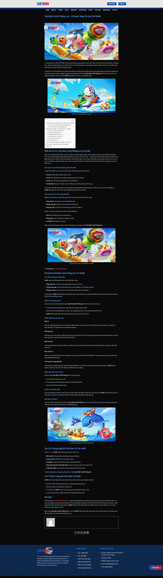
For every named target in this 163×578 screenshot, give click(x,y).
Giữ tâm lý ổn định (53, 140)
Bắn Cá (53, 10)
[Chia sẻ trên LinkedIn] (87, 532)
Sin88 (47, 10)
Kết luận (49, 146)
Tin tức (114, 10)
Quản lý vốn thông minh (54, 132)
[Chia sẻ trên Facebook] (75, 532)
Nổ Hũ (90, 10)
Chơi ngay (155, 567)
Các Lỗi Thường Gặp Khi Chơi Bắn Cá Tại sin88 (59, 142)
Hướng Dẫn (106, 10)
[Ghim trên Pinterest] (84, 532)
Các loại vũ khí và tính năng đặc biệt (57, 127)
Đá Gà (67, 10)
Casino (60, 10)
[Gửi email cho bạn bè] (81, 532)
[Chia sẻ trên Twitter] (78, 532)
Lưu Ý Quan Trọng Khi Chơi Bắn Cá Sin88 (57, 144)
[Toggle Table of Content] (72, 120)
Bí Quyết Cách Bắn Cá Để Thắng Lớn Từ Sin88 (59, 129)
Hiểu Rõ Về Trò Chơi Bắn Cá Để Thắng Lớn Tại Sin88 (60, 123)
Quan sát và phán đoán (54, 138)
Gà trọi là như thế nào (60, 269)
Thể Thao (98, 10)
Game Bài (74, 10)
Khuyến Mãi (82, 10)
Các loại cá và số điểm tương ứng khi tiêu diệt (60, 125)
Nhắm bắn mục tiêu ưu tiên (55, 136)
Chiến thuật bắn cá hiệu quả (56, 134)
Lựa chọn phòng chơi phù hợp (56, 130)
